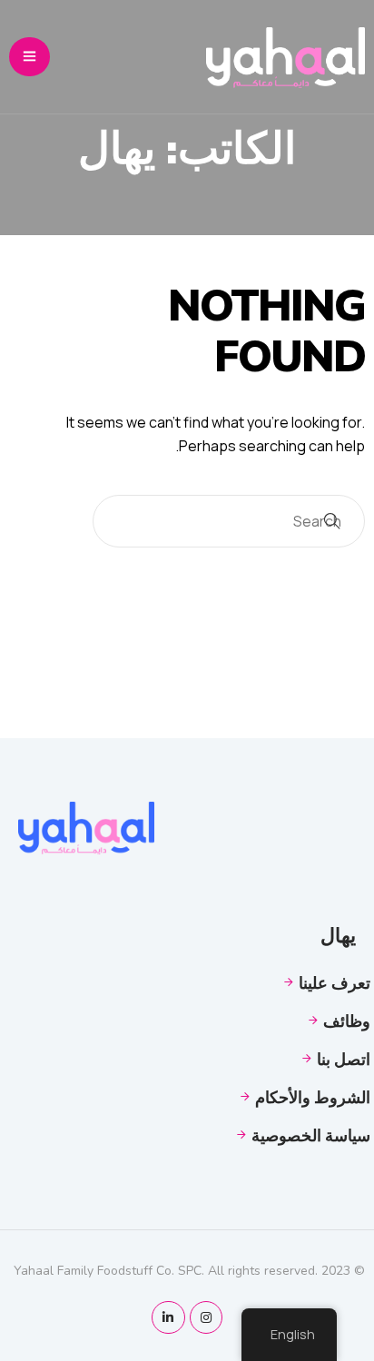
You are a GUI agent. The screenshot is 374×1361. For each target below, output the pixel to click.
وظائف (346, 1020)
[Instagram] (206, 1317)
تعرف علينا (334, 982)
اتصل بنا (343, 1059)
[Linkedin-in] (168, 1317)
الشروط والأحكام (312, 1097)
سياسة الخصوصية (310, 1135)
